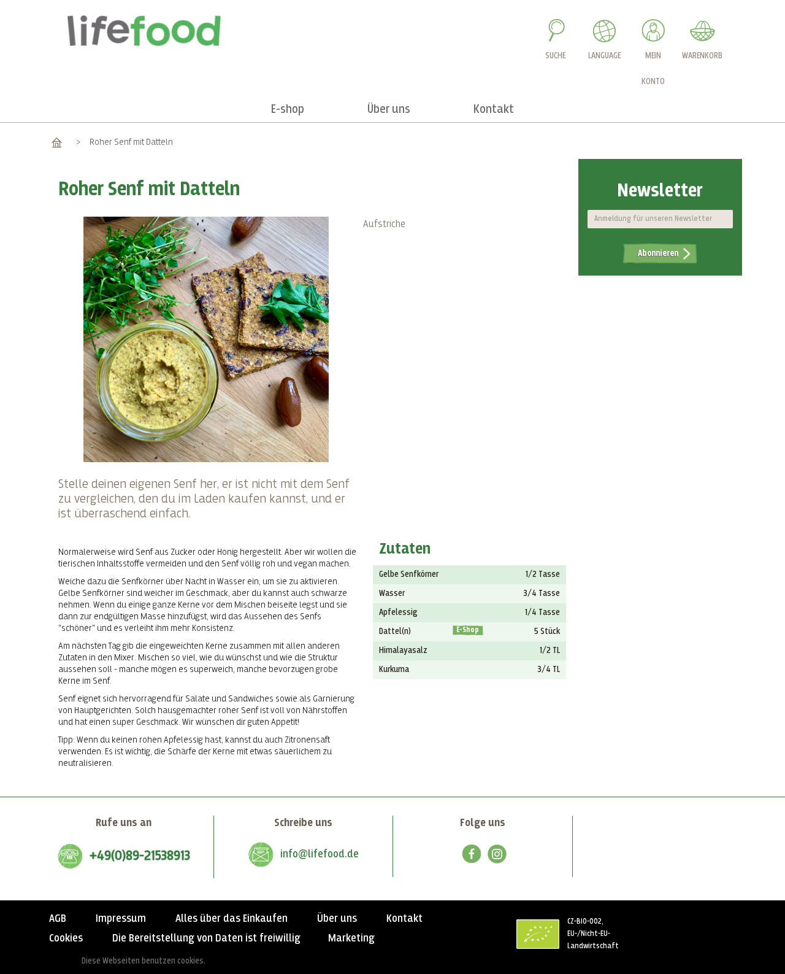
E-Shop (467, 630)
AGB (57, 918)
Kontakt (404, 918)
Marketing (351, 938)
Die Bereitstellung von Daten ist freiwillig (206, 938)
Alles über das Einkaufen (231, 918)
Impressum (121, 918)
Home (56, 142)
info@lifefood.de (319, 854)
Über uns (337, 918)
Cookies (66, 938)
